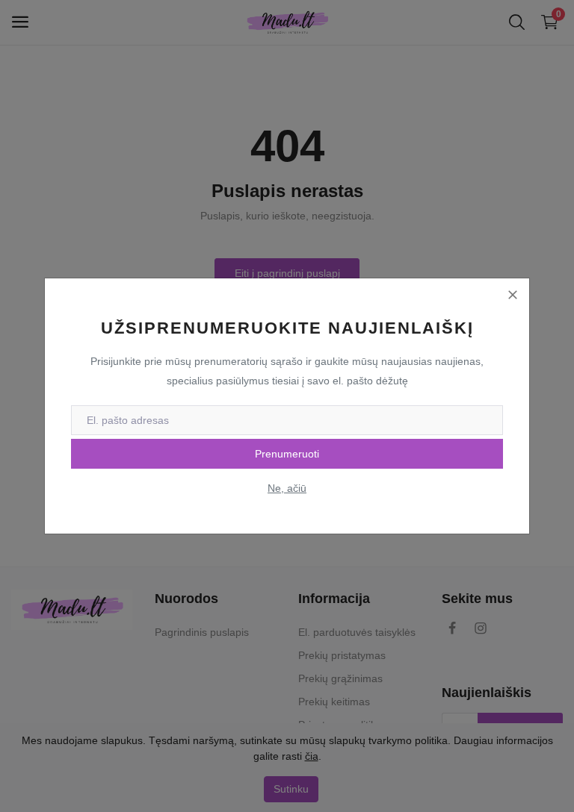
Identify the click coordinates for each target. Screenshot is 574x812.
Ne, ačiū (287, 488)
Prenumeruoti (287, 454)
